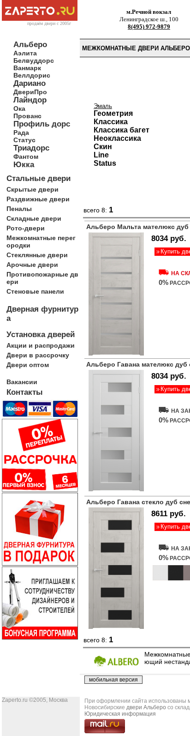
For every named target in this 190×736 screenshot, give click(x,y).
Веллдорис (31, 75)
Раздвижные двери (38, 199)
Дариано (29, 83)
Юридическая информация (120, 714)
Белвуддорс (33, 60)
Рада (21, 132)
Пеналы (19, 208)
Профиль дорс (41, 124)
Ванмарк (27, 68)
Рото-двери (25, 228)
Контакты (24, 392)
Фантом (25, 156)
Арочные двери (32, 264)
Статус (24, 140)
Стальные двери (38, 178)
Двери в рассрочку (37, 355)
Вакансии (21, 382)
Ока (19, 108)
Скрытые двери (32, 189)
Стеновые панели (35, 291)
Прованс (27, 116)
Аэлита (25, 53)
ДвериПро (30, 92)
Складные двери (33, 218)
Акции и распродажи (40, 345)
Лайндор (30, 100)
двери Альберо (146, 707)
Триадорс (31, 148)
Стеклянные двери (37, 255)
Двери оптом (27, 364)
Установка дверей (40, 334)
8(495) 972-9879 (149, 26)
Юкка (23, 164)
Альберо (30, 44)
